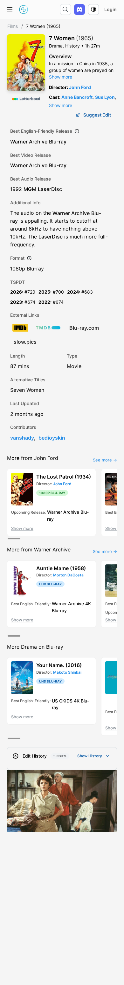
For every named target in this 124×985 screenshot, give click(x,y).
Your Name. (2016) (59, 665)
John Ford (80, 87)
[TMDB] (48, 327)
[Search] (65, 9)
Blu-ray (57, 141)
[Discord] (79, 9)
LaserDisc (50, 189)
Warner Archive (28, 141)
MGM (30, 189)
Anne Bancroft (77, 97)
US (55, 700)
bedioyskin (51, 438)
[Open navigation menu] (9, 9)
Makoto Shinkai (67, 672)
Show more (60, 76)
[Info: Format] (29, 258)
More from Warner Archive (39, 549)
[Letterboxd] (26, 98)
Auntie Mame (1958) (61, 568)
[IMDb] (20, 327)
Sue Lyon (105, 97)
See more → (105, 459)
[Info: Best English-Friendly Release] (76, 131)
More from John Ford (32, 458)
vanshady (22, 438)
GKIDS (65, 700)
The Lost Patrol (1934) (63, 476)
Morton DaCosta (68, 575)
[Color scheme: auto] (93, 9)
